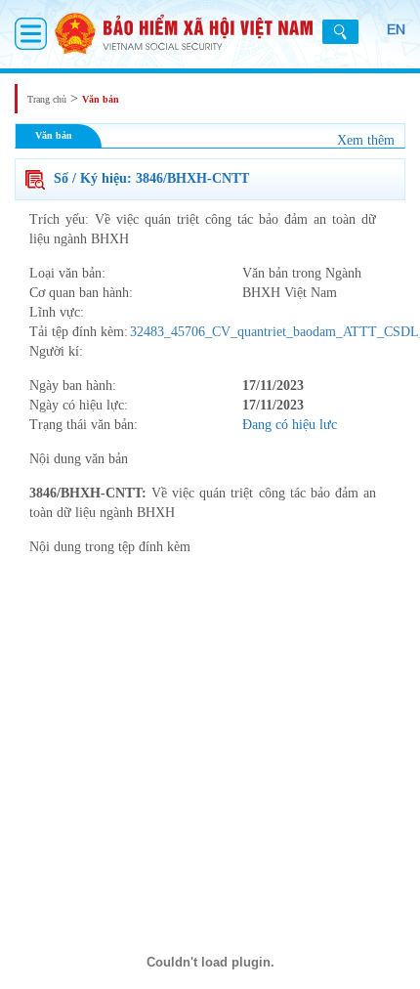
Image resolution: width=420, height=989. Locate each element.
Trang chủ (46, 99)
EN (396, 29)
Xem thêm (366, 140)
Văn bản (100, 99)
